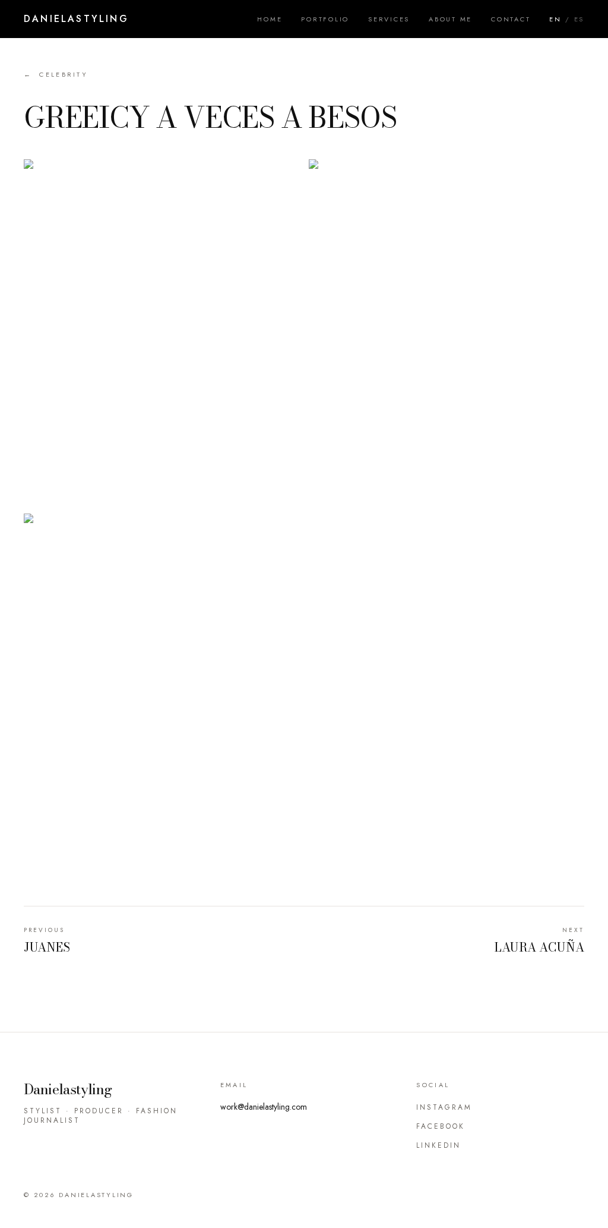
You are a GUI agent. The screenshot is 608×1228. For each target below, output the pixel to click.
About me (450, 19)
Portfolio (325, 19)
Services (389, 19)
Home (269, 19)
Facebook (440, 1126)
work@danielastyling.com (263, 1107)
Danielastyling (76, 19)
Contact (510, 19)
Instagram (444, 1107)
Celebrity (56, 74)
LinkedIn (438, 1145)
